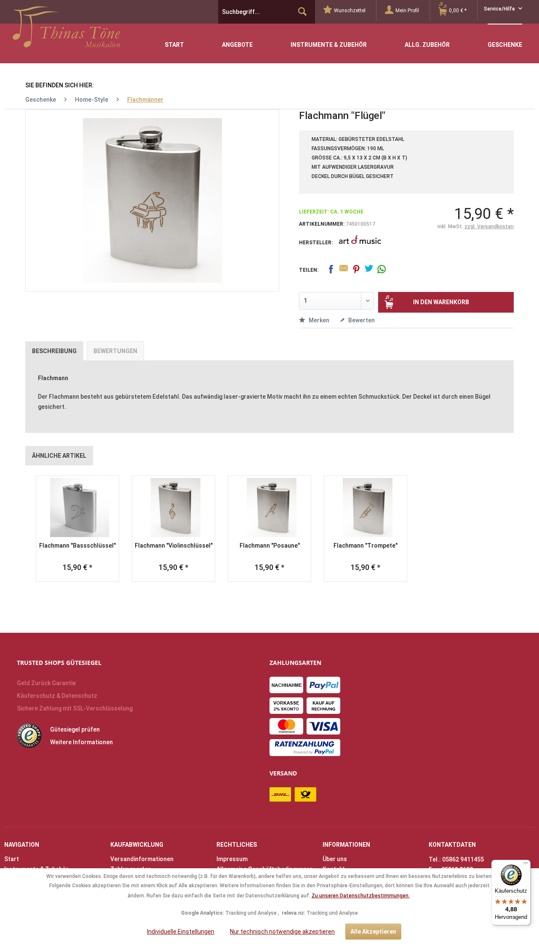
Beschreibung (54, 351)
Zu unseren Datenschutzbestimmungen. (361, 896)
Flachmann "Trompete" (366, 545)
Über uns (335, 859)
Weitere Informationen (81, 742)
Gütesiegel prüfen (75, 729)
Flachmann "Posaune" (270, 545)
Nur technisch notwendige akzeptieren (282, 931)
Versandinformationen (141, 859)
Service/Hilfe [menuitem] (500, 9)
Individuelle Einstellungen (180, 931)
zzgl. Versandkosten (489, 227)
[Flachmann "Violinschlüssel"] (173, 507)
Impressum (232, 859)
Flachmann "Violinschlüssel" (174, 545)
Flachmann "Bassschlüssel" (77, 545)
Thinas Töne (66, 30)
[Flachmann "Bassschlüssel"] (77, 507)
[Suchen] (302, 11)
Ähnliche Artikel (59, 455)
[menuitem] (349, 10)
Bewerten (361, 320)
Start (11, 859)
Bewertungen (115, 351)
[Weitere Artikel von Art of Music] (360, 245)
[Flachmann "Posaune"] (269, 507)
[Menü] (525, 865)
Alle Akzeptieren (373, 931)
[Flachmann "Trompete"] (365, 507)
